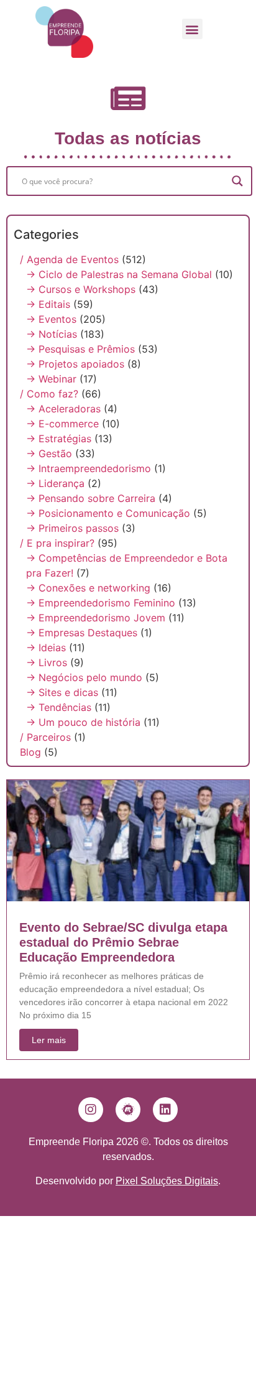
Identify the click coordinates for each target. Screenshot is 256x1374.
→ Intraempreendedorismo (88, 468)
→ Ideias (46, 647)
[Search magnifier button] (237, 181)
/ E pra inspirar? (57, 543)
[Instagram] (90, 1109)
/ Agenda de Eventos (69, 259)
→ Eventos (51, 319)
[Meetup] (128, 1109)
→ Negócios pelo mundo (84, 677)
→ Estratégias (58, 438)
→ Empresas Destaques (81, 632)
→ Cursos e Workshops (80, 289)
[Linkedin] (165, 1109)
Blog (30, 752)
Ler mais (49, 1040)
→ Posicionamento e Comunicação (108, 513)
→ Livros (46, 662)
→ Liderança (55, 483)
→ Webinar (51, 379)
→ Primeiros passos (72, 528)
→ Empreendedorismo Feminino (100, 602)
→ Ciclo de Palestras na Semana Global (119, 274)
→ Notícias (51, 334)
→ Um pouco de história (83, 722)
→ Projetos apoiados (75, 364)
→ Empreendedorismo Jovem (95, 617)
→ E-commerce (62, 423)
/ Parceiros (45, 737)
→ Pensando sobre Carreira (90, 498)
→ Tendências (58, 707)
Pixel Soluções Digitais (167, 1181)
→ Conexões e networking (88, 588)
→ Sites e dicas (62, 692)
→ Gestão (49, 453)
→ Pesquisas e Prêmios (80, 349)
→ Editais (48, 304)
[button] (192, 29)
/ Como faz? (49, 394)
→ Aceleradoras (63, 408)
